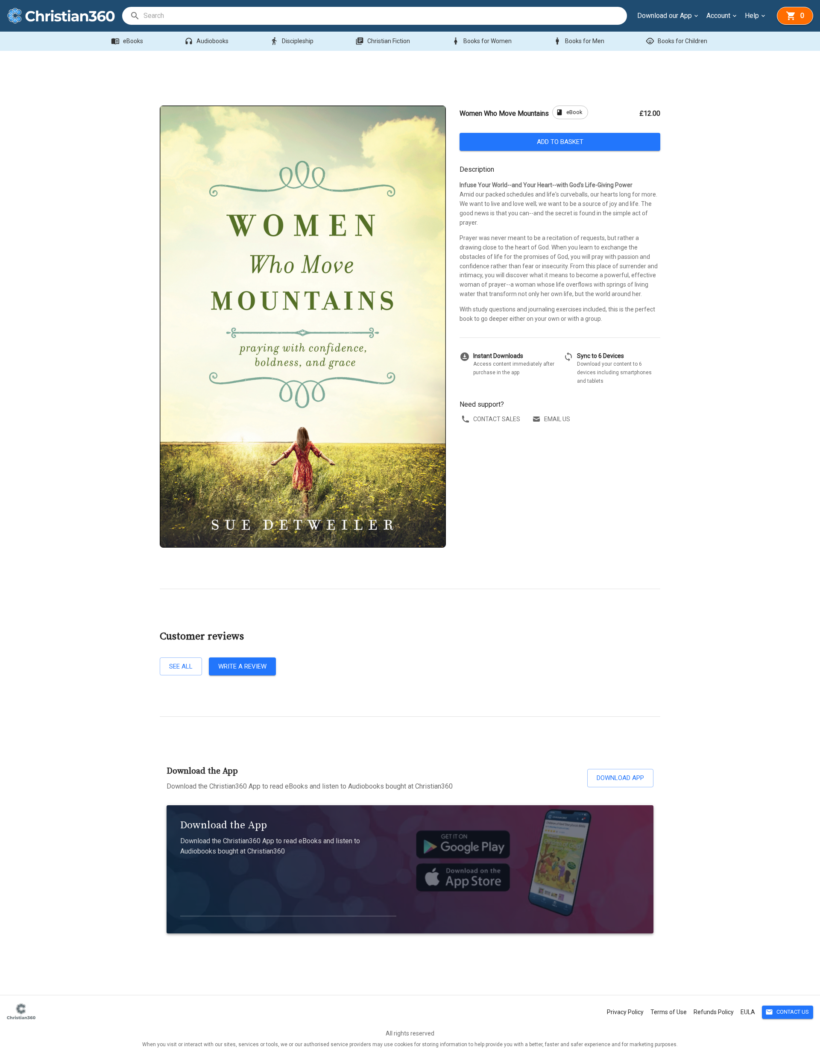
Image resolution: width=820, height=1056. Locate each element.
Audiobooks (206, 41)
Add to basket (560, 142)
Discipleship (291, 41)
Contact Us (787, 1012)
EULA (748, 1012)
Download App (620, 778)
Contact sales (496, 419)
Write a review (242, 666)
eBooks (127, 41)
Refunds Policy (714, 1012)
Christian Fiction (382, 41)
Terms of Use (668, 1012)
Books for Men (578, 41)
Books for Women (481, 41)
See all (181, 666)
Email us (557, 419)
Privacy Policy (625, 1012)
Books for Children (676, 41)
